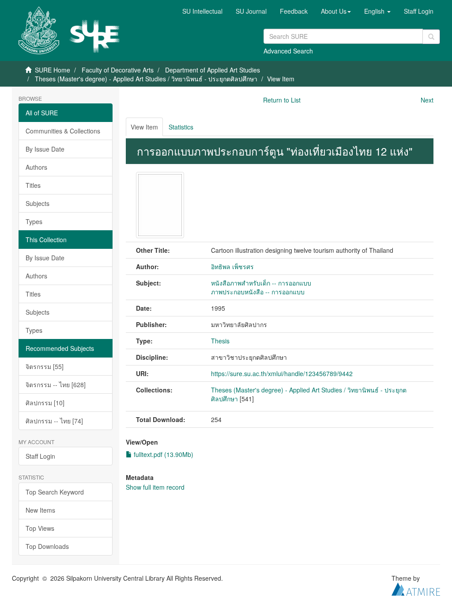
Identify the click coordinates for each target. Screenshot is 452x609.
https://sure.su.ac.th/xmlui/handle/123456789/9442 (282, 373)
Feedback (294, 11)
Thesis (220, 340)
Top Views (40, 528)
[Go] (431, 36)
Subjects (37, 203)
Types (34, 221)
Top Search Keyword (55, 491)
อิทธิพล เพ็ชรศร (232, 266)
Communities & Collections (63, 130)
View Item (144, 126)
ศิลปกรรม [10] (45, 402)
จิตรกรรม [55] (45, 366)
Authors (36, 167)
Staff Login (40, 456)
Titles (33, 185)
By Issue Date (45, 149)
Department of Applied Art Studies (212, 69)
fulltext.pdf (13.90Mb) (162, 454)
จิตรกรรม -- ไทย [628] (56, 384)
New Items (40, 510)
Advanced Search (288, 50)
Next (427, 99)
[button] (336, 11)
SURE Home (52, 69)
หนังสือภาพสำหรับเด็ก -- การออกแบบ (261, 282)
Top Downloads (47, 546)
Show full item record (155, 487)
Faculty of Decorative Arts (118, 69)
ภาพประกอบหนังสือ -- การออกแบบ (258, 291)
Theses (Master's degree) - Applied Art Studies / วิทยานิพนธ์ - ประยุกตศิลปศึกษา (146, 78)
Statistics (181, 126)
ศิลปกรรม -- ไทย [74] (54, 420)
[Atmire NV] (416, 587)
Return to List (282, 99)
